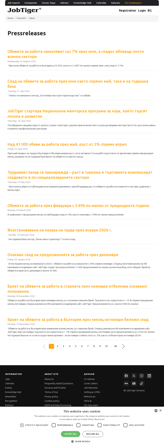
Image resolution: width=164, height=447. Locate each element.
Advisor (64, 2)
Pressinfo (21, 18)
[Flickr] (126, 383)
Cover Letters (91, 383)
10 (106, 346)
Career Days (48, 2)
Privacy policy (51, 396)
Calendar (101, 2)
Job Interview (91, 388)
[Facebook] (126, 376)
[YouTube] (134, 383)
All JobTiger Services (134, 390)
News (32, 18)
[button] (82, 441)
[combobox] (156, 410)
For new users (91, 405)
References (89, 396)
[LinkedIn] (149, 376)
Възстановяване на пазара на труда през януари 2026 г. (60, 230)
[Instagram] (141, 376)
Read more (99, 419)
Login (142, 10)
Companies (31, 2)
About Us (49, 379)
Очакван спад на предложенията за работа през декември (63, 255)
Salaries (115, 2)
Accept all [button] (71, 434)
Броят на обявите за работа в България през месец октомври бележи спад (78, 319)
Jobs (7, 379)
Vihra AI (87, 401)
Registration (127, 10)
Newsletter (10, 396)
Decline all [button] (92, 434)
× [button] (160, 410)
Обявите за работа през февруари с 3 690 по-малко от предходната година (78, 205)
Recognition (11, 401)
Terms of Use (51, 392)
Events (8, 388)
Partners (9, 405)
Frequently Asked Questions (59, 383)
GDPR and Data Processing (58, 405)
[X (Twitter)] (134, 376)
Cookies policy (52, 401)
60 (115, 346)
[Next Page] (121, 346)
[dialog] (82, 427)
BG (150, 10)
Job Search (14, 2)
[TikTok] (141, 383)
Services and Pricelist (55, 388)
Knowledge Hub (82, 2)
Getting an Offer (92, 392)
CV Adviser (89, 379)
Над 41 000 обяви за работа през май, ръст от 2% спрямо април (67, 144)
